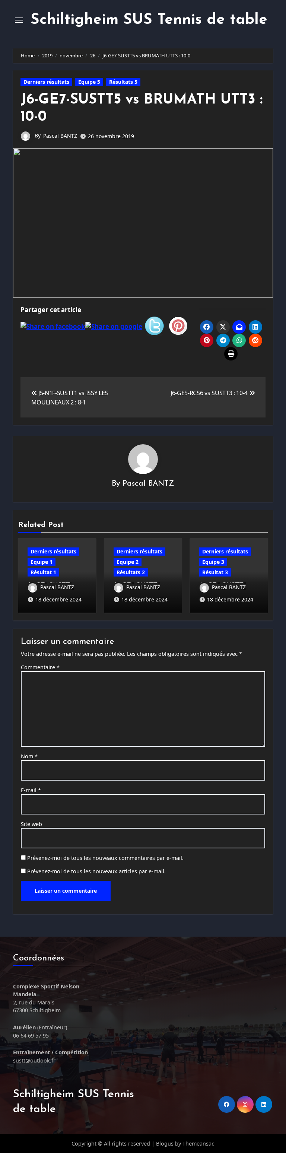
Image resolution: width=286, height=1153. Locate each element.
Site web (31, 824)
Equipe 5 (89, 81)
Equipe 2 (128, 561)
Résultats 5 (123, 81)
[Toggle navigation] (19, 20)
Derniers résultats (46, 81)
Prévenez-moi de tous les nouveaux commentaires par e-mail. (105, 857)
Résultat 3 (215, 572)
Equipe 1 (42, 561)
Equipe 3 (213, 561)
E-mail (31, 790)
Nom (29, 756)
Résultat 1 (43, 572)
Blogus (165, 1143)
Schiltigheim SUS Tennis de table (149, 20)
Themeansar (197, 1143)
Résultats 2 (131, 572)
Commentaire (40, 667)
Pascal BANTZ (60, 135)
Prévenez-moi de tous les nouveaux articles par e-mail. (96, 871)
